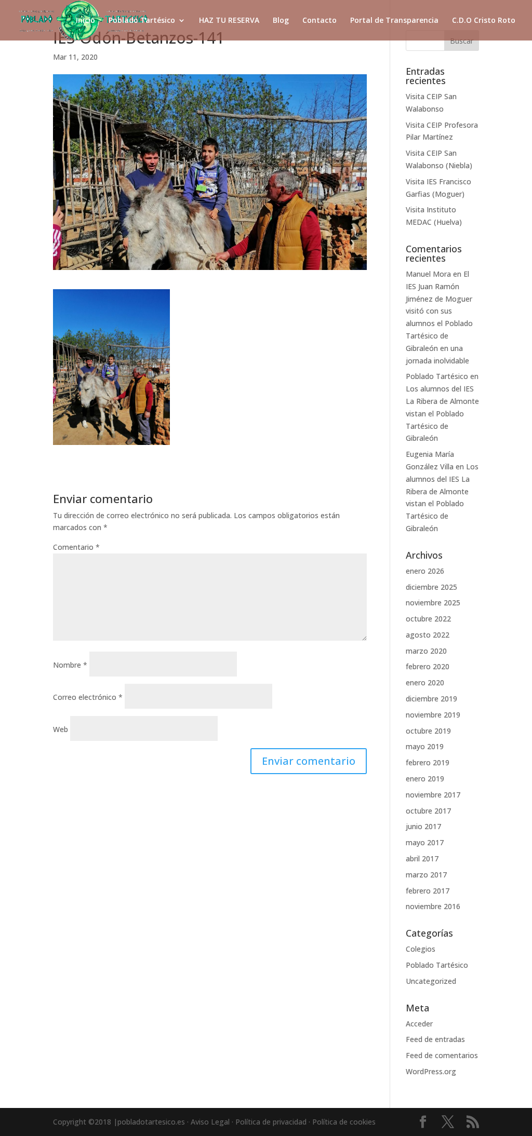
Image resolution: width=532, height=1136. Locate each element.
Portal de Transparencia (394, 21)
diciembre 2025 (431, 587)
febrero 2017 (427, 891)
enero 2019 (425, 778)
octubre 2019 (428, 731)
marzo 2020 (426, 651)
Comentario (76, 547)
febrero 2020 (427, 666)
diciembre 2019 (431, 699)
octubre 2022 (428, 619)
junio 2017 (423, 826)
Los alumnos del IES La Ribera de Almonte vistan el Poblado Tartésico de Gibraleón (442, 413)
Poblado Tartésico (142, 21)
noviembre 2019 (433, 715)
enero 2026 (425, 571)
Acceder (419, 1024)
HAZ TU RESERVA (229, 21)
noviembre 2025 (433, 602)
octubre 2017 (428, 811)
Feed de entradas (435, 1039)
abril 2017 (422, 858)
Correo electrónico (88, 697)
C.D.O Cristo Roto (483, 21)
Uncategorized (431, 981)
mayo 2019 (425, 746)
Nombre (70, 665)
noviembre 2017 (433, 795)
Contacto (319, 21)
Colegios (420, 949)
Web (60, 729)
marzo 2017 (426, 875)
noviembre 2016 (433, 906)
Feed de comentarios (442, 1055)
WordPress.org (431, 1071)
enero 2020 (425, 682)
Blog (281, 21)
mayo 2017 (425, 842)
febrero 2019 (427, 762)
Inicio (85, 21)
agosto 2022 (427, 635)
